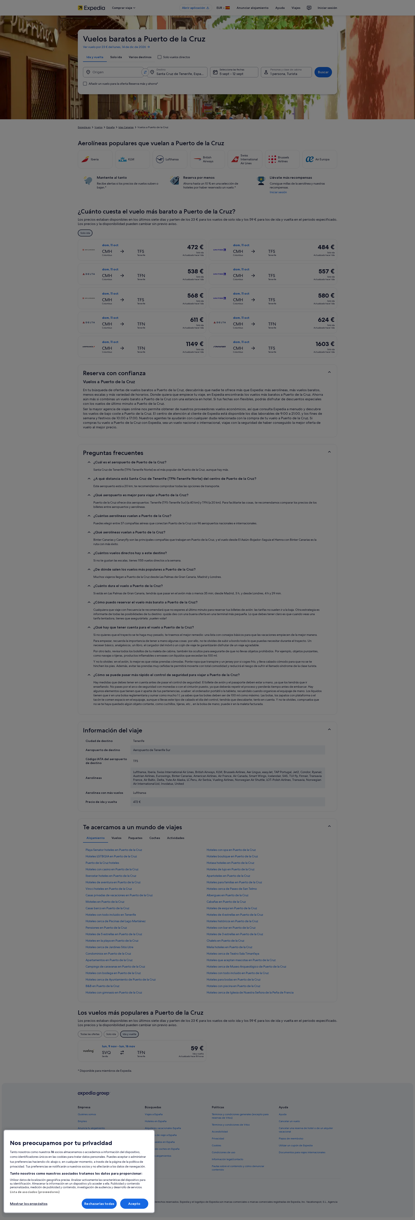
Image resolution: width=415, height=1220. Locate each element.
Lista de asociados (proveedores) (34, 1192)
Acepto (134, 1204)
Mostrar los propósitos (29, 1204)
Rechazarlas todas (99, 1204)
